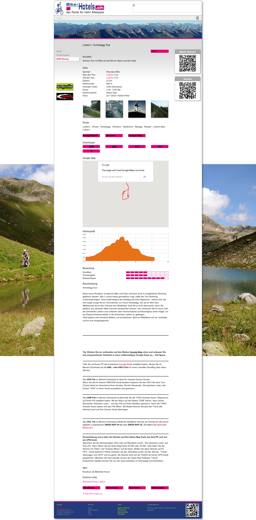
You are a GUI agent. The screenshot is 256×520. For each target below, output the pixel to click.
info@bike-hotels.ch (63, 514)
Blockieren (88, 487)
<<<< (157, 51)
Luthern (110, 75)
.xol (160, 146)
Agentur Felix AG (123, 508)
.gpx (114, 146)
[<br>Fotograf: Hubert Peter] (91, 117)
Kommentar (112, 487)
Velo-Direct (121, 514)
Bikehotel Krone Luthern (94, 481)
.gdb (91, 146)
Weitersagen (158, 487)
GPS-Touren (62, 58)
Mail (89, 512)
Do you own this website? (112, 177)
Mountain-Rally (123, 512)
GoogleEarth (90, 135)
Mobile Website (93, 510)
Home (90, 508)
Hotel (59, 51)
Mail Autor (134, 487)
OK (144, 177)
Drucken (110, 135)
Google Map (135, 135)
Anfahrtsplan (63, 55)
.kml (136, 146)
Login (90, 514)
